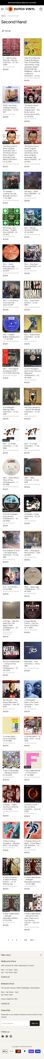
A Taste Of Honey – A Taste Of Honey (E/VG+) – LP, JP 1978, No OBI (10, 880)
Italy (36, 630)
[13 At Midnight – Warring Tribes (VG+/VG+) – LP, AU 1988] (11, 396)
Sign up (35, 1023)
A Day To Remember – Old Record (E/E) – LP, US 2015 (11, 772)
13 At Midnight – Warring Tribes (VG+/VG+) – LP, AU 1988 (10, 410)
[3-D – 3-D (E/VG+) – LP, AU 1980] (11, 576)
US (14, 67)
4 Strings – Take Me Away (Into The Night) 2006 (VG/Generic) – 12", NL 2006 (11, 625)
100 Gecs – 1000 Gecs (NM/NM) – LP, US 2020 (32, 193)
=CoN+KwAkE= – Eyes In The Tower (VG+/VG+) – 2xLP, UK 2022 (31, 703)
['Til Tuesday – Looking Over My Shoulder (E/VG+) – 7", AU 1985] (11, 180)
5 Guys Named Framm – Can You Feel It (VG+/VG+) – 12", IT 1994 (32, 624)
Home (3, 16)
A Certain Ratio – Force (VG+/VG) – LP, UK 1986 (10, 738)
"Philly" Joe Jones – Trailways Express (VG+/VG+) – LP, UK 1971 (10, 108)
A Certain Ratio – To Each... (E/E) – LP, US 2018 (32, 738)
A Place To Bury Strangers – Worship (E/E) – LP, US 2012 (11, 843)
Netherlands (7, 634)
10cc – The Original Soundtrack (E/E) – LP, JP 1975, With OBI (11, 371)
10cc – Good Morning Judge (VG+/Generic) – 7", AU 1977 (10, 267)
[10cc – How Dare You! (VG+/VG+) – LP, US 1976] (33, 253)
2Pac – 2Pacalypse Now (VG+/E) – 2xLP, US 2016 (32, 552)
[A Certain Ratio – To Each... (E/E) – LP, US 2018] (33, 725)
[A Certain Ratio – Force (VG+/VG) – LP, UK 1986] (11, 725)
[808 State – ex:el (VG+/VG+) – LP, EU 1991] (33, 650)
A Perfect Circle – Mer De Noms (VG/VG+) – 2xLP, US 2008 (32, 808)
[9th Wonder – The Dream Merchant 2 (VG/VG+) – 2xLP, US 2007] (11, 689)
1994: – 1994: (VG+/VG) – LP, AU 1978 (31, 480)
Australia (37, 78)
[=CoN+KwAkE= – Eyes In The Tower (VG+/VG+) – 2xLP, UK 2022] (33, 689)
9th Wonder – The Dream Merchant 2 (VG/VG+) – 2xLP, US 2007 (11, 703)
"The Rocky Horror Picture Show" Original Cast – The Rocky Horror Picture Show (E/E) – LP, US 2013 (32, 111)
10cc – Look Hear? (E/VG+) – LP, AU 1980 (31, 302)
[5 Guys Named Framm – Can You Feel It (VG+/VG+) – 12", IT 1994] (33, 610)
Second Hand (7, 67)
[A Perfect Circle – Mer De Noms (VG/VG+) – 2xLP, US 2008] (33, 794)
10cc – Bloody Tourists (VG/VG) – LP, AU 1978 (32, 230)
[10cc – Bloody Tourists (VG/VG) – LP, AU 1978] (33, 217)
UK (14, 114)
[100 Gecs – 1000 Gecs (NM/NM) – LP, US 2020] (33, 180)
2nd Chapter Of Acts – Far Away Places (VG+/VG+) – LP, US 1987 (11, 553)
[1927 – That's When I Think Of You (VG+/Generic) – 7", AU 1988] (11, 467)
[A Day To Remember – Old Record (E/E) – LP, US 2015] (11, 759)
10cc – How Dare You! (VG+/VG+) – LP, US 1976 (32, 266)
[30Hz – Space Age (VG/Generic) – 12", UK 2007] (33, 576)
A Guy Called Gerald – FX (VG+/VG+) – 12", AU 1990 (32, 772)
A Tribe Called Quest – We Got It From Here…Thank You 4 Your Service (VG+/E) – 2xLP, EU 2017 (32, 919)
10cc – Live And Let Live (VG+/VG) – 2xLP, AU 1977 (11, 302)
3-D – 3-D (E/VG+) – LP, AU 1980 (11, 588)
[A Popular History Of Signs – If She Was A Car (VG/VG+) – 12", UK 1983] (33, 830)
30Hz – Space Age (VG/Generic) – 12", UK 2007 (32, 589)
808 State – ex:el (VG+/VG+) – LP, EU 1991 (31, 663)
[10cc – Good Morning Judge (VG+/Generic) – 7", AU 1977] (11, 253)
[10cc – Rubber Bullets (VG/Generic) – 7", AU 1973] (11, 324)
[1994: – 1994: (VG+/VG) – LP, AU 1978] (33, 467)
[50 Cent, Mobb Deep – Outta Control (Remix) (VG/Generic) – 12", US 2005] (11, 650)
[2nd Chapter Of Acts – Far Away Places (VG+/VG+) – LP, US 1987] (11, 539)
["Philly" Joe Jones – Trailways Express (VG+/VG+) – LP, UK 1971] (11, 94)
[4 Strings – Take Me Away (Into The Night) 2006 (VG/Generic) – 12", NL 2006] (11, 610)
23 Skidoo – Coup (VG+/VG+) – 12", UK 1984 (32, 516)
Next (32, 940)
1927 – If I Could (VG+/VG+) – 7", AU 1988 (10, 446)
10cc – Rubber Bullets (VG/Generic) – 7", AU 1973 (11, 337)
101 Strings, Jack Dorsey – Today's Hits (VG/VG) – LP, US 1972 (10, 231)
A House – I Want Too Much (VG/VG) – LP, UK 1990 (11, 807)
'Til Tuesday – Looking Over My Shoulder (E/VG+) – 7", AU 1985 (10, 194)
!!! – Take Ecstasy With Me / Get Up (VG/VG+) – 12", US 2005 (10, 61)
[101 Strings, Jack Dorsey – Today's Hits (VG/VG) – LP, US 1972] (11, 217)
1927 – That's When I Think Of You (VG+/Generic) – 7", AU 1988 (11, 481)
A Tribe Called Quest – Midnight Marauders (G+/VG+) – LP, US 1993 (32, 880)
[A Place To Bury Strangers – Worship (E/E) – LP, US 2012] (11, 830)
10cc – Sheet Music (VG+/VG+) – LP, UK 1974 (32, 337)
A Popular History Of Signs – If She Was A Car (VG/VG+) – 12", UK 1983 (32, 844)
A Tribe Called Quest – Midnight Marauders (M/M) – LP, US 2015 (11, 917)
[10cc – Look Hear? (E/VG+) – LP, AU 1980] (33, 289)
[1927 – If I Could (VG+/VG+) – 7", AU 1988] (33, 433)
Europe (37, 668)
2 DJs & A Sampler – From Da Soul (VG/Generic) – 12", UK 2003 (11, 517)
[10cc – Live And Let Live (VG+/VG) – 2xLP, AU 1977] (11, 289)
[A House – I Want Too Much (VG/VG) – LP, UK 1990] (11, 794)
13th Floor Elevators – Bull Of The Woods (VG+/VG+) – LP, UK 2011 (32, 410)
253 (25, 940)
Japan (15, 375)
